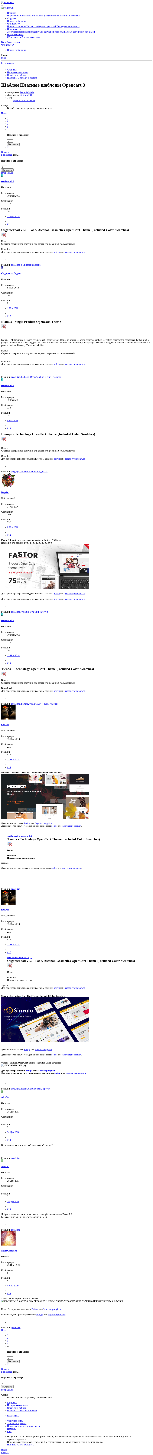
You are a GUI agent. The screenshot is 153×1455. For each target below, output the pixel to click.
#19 (9, 1209)
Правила (11, 13)
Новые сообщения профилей (41, 26)
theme (32, 100)
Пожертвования (15, 34)
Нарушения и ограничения (21, 15)
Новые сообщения (16, 21)
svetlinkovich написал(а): (20, 836)
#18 (9, 1140)
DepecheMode (27, 92)
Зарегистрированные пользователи (25, 31)
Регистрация (7, 63)
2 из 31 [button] (16, 154)
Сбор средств (14, 37)
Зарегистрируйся (43, 823)
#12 (9, 316)
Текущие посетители (54, 31)
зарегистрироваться (75, 252)
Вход (3, 57)
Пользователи (14, 29)
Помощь (11, 1429)
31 (8, 147)
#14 (9, 535)
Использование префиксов (66, 15)
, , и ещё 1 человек (36, 377)
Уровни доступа (43, 15)
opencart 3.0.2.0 (21, 100)
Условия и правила (16, 1423)
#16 (9, 767)
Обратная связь (15, 1420)
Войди (27, 823)
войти (57, 252)
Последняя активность (67, 26)
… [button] (8, 129)
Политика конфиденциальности (23, 1426)
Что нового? (13, 23)
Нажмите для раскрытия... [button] (21, 858)
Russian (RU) (13, 1415)
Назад (4, 113)
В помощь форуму (30, 37)
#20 (9, 1293)
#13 (9, 428)
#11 (9, 224)
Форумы (11, 18)
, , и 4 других (29, 612)
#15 (9, 663)
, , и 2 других (29, 471)
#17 (9, 952)
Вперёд (5, 152)
